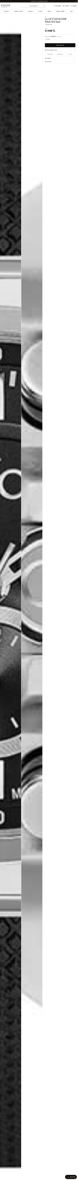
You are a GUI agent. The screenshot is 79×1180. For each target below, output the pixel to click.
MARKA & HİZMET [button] (60, 11)
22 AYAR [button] (40, 11)
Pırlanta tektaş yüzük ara (33, 5)
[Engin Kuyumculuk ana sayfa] (7, 6)
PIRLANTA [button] (30, 11)
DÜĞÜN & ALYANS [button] (18, 11)
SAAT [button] (71, 11)
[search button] (44, 6)
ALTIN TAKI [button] (6, 11)
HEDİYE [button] (49, 11)
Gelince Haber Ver (60, 45)
